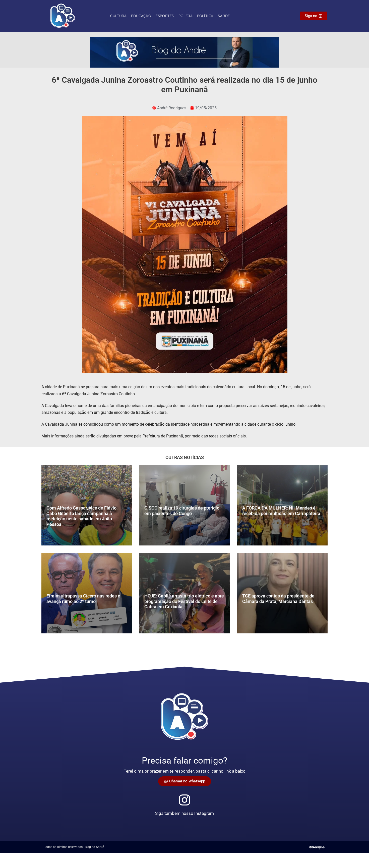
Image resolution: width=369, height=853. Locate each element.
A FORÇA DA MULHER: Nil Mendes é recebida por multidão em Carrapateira (281, 510)
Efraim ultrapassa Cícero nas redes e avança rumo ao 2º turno (83, 598)
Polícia (185, 16)
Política (205, 16)
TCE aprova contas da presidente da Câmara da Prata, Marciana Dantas (278, 598)
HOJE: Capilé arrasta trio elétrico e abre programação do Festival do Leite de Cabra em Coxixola (184, 601)
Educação (141, 16)
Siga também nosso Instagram (184, 813)
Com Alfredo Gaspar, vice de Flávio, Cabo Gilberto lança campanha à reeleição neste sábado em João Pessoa (81, 516)
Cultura (118, 16)
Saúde (224, 16)
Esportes (165, 16)
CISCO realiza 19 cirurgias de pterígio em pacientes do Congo (181, 510)
